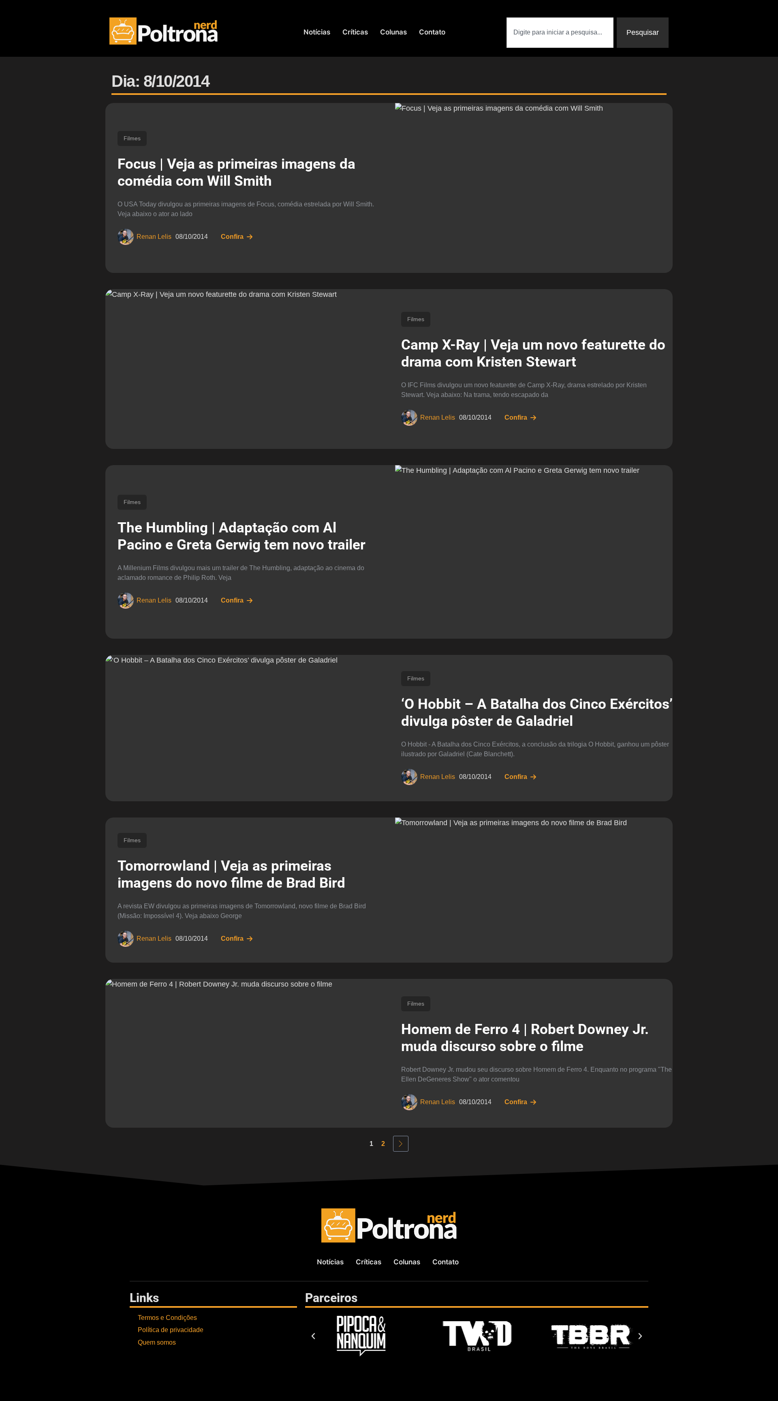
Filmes (132, 138)
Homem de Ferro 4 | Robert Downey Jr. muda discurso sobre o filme (525, 1038)
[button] (313, 1336)
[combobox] (560, 32)
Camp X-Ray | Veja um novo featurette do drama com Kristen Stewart (533, 353)
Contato (432, 32)
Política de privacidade (170, 1329)
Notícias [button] (317, 32)
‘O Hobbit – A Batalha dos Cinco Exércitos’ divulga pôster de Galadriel (537, 712)
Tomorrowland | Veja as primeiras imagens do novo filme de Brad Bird (231, 874)
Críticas (355, 32)
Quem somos (157, 1342)
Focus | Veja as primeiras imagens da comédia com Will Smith (236, 172)
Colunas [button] (393, 32)
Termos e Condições (167, 1317)
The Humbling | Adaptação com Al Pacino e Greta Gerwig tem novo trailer (241, 536)
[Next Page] (400, 1144)
